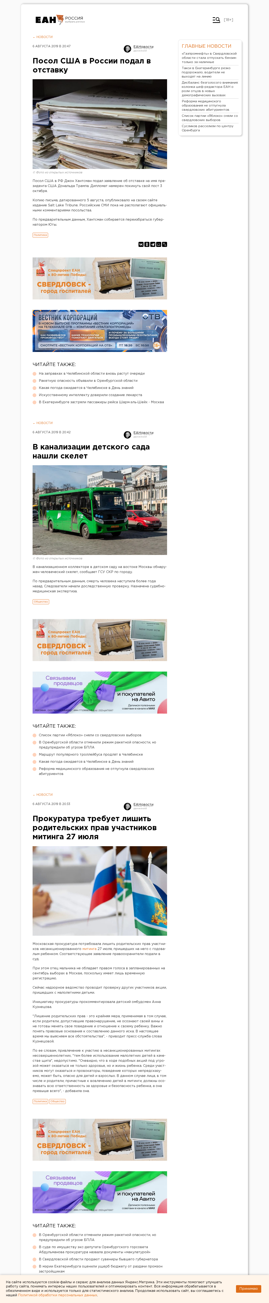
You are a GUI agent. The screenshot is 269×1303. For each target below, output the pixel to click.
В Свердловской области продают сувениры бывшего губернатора (98, 1259)
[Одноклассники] (146, 244)
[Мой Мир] (158, 244)
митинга (89, 949)
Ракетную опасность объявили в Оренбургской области (88, 380)
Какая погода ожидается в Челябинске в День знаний (86, 388)
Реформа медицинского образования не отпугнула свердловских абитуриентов (96, 771)
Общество (41, 602)
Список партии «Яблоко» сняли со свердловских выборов (90, 735)
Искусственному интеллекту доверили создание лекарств (90, 395)
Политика (40, 235)
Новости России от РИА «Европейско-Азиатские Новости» (50, 20)
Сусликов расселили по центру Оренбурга (207, 128)
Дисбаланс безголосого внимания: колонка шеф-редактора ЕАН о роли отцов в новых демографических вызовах (210, 89)
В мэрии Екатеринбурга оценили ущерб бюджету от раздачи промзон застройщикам (100, 1269)
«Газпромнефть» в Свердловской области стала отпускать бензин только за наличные (209, 57)
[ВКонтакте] (141, 244)
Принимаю (248, 1288)
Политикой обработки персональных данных (57, 1295)
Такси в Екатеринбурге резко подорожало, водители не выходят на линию (206, 72)
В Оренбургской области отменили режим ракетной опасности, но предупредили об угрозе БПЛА (97, 745)
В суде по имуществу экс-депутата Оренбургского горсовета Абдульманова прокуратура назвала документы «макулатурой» (94, 1250)
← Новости (43, 37)
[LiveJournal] (164, 244)
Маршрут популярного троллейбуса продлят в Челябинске (91, 754)
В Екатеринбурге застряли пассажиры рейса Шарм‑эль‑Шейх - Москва (101, 402)
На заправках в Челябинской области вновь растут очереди (92, 373)
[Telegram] (152, 244)
